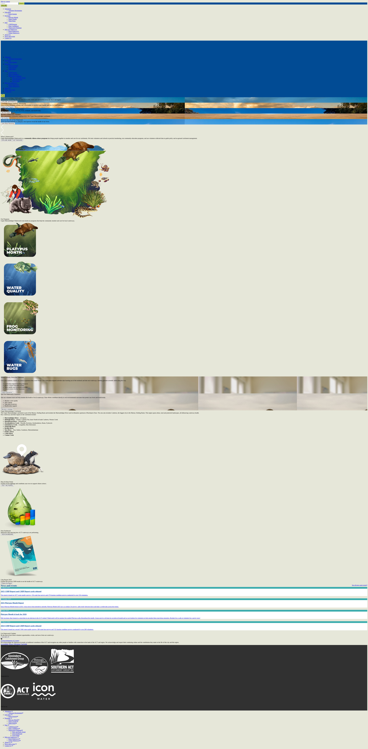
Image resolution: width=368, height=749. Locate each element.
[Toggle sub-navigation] (12, 711)
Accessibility (5, 644)
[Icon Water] (43, 705)
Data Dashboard (17, 79)
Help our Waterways (11, 29)
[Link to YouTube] (5, 709)
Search (22, 3)
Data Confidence (13, 26)
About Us (8, 35)
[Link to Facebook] (2, 709)
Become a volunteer (7, 409)
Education (8, 12)
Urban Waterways (13, 33)
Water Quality (12, 19)
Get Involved (5, 118)
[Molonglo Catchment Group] (38, 674)
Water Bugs (12, 21)
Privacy (11, 644)
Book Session (12, 14)
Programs (7, 16)
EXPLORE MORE (7, 140)
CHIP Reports (12, 24)
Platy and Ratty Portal (18, 78)
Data (6, 22)
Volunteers (8, 9)
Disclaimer (17, 644)
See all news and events (359, 585)
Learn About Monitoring (8, 123)
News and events (10, 36)
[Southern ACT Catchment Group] (62, 674)
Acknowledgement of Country (10, 640)
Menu (3, 5)
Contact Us (8, 38)
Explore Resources (7, 392)
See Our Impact (6, 112)
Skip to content (5, 1)
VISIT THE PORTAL (7, 485)
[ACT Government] (15, 705)
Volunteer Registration (15, 10)
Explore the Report (7, 583)
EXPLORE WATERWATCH (9, 101)
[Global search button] (3, 95)
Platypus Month (13, 17)
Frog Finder (15, 81)
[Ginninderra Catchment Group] (15, 674)
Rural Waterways (13, 31)
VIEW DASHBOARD (7, 534)
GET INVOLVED (17, 140)
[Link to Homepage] (18, 54)
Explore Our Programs (8, 107)
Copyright (24, 644)
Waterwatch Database (15, 28)
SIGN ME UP (5, 637)
